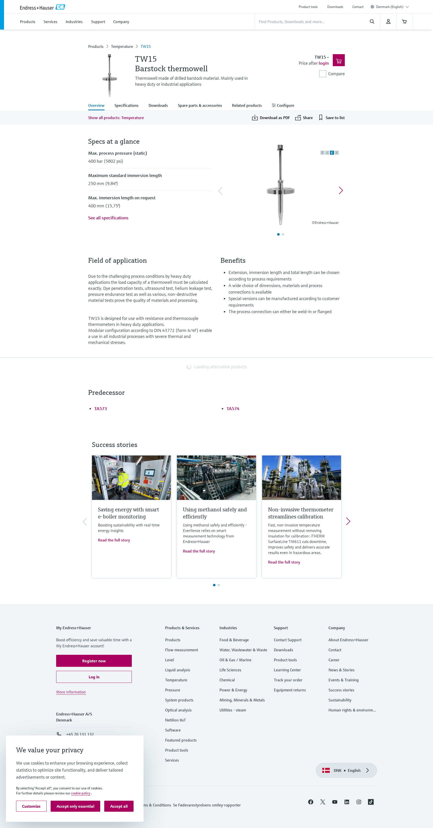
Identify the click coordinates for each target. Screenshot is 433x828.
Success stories (341, 689)
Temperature (122, 46)
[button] (94, 661)
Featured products (181, 740)
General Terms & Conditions (147, 804)
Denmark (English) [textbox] (389, 7)
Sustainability (340, 699)
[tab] (99, 106)
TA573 (100, 408)
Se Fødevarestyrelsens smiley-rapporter (207, 804)
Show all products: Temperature (116, 117)
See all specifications (108, 218)
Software (173, 729)
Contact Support (287, 639)
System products (179, 699)
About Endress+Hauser (348, 639)
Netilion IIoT (175, 719)
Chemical (227, 679)
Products (95, 46)
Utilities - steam (233, 709)
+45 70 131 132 (80, 734)
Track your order (288, 679)
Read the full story (114, 539)
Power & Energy (233, 689)
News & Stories (342, 669)
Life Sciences (230, 669)
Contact (358, 7)
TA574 (233, 408)
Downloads (335, 7)
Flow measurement (181, 649)
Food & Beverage (234, 639)
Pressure (172, 689)
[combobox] (392, 6)
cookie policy (80, 793)
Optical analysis (178, 709)
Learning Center (287, 669)
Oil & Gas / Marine (235, 659)
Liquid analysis (177, 669)
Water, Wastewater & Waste (243, 649)
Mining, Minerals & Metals (242, 699)
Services (172, 760)
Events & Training (344, 679)
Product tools (308, 7)
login (324, 63)
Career (334, 659)
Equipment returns (290, 689)
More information (71, 691)
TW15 (146, 46)
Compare (336, 73)
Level (169, 659)
